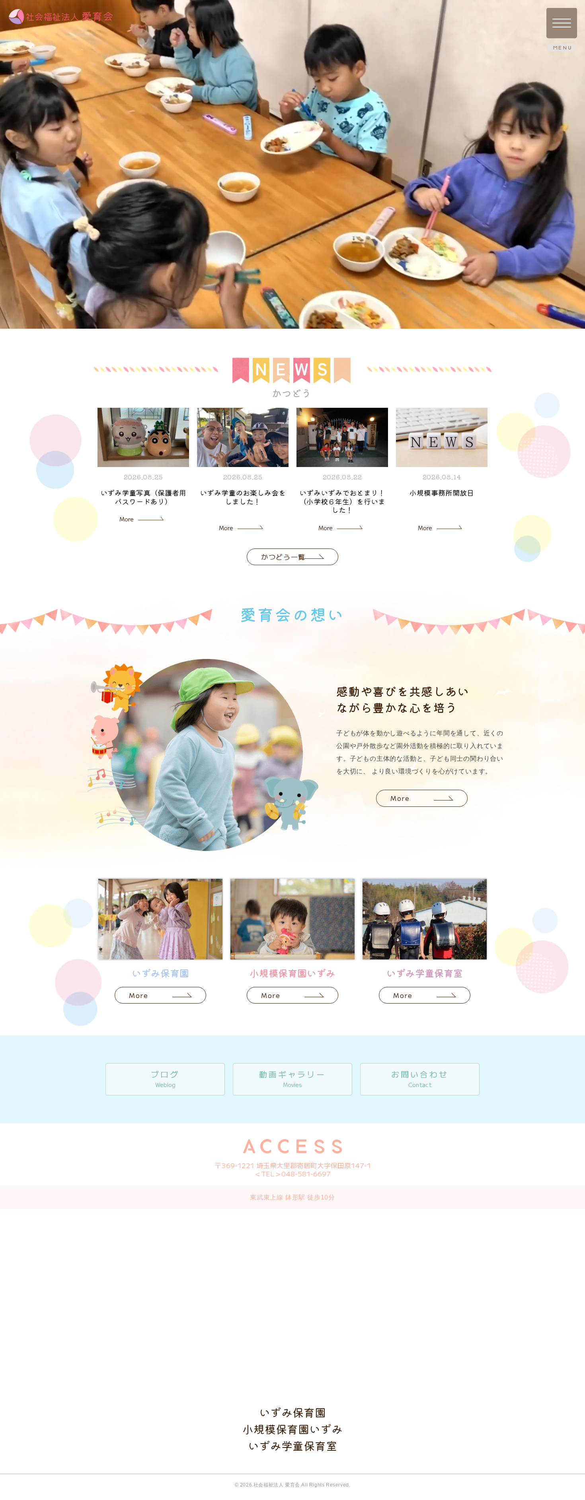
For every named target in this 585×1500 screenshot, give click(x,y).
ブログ (165, 1078)
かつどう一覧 (283, 557)
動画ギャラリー (292, 1078)
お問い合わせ (419, 1078)
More (126, 519)
